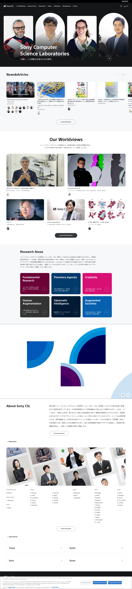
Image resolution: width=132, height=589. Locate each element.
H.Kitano (9, 493)
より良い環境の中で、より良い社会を (98, 222)
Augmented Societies (92, 302)
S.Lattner (97, 515)
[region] (66, 582)
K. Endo (32, 495)
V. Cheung (33, 493)
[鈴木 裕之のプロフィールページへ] (39, 113)
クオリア (8, 222)
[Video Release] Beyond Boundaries (17, 99)
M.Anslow (97, 498)
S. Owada (55, 500)
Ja (124, 6)
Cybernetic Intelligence (61, 302)
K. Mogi (54, 495)
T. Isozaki (33, 503)
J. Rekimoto (9, 500)
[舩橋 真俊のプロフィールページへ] (12, 107)
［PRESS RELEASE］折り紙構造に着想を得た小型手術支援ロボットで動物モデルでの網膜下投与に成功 (50, 101)
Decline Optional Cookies (100, 582)
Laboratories (42, 6)
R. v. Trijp (97, 522)
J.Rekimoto (76, 493)
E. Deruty (97, 505)
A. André (97, 495)
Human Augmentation (53, 222)
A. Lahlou (97, 512)
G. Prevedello (99, 520)
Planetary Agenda (65, 277)
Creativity (91, 277)
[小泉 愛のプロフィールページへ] (31, 107)
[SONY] (125, 1)
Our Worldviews (21, 6)
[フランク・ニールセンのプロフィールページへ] (12, 111)
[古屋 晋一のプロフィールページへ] (8, 107)
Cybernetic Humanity (74, 188)
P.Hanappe (98, 493)
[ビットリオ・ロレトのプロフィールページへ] (24, 107)
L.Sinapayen (76, 498)
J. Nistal (97, 517)
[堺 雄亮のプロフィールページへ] (16, 111)
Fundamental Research (31, 279)
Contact (75, 6)
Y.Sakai (75, 495)
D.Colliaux (98, 500)
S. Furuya (33, 500)
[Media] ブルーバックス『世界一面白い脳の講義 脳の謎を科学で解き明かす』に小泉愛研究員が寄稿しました (81, 101)
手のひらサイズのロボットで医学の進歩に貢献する (20, 188)
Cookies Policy (11, 587)
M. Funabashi (34, 498)
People (50, 6)
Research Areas (32, 6)
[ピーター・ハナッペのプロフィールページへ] (20, 107)
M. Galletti (98, 507)
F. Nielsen (55, 498)
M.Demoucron (99, 503)
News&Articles (67, 6)
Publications (57, 6)
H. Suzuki (55, 503)
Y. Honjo (8, 508)
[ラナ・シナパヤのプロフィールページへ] (20, 111)
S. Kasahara (33, 505)
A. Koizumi (55, 493)
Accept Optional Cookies (115, 582)
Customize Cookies (86, 582)
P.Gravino (97, 510)
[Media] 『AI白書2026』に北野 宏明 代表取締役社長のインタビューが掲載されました (111, 100)
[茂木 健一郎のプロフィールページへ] (8, 111)
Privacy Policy (55, 587)
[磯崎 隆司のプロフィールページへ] (27, 107)
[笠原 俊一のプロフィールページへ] (16, 107)
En (127, 6)
